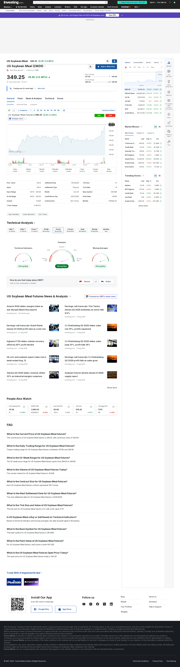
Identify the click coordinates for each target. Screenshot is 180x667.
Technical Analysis (20, 222)
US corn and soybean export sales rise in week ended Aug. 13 (26, 359)
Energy (57, 11)
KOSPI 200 (35, 406)
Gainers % (140, 133)
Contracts (33, 104)
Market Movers (132, 126)
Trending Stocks (133, 175)
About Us (152, 597)
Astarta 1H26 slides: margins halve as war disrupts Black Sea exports (25, 308)
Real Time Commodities (27, 11)
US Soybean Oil (14, 406)
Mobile (123, 602)
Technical (49, 98)
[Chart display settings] (64, 110)
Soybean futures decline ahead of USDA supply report (84, 375)
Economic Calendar (97, 7)
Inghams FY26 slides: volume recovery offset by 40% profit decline (25, 343)
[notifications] (170, 2)
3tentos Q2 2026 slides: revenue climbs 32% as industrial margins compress (26, 375)
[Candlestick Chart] (9, 110)
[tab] (12, 230)
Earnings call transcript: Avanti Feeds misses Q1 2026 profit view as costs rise (26, 327)
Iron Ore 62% (58, 406)
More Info (41, 88)
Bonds (148, 62)
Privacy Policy (158, 661)
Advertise (153, 602)
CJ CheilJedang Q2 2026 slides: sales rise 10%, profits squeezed (83, 327)
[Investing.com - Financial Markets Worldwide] (13, 2)
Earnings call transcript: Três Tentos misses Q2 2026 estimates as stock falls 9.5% (84, 309)
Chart (20, 98)
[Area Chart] (13, 110)
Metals (39, 11)
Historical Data (22, 104)
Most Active (129, 133)
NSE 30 (127, 89)
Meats (51, 11)
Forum (60, 98)
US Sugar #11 (102, 406)
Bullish (108, 281)
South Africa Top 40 (132, 113)
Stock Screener (112, 7)
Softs (45, 11)
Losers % (150, 133)
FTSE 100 (128, 105)
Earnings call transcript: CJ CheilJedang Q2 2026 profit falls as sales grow (84, 359)
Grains (64, 11)
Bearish (87, 281)
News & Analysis (34, 98)
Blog (123, 597)
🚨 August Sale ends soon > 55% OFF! (132, 2)
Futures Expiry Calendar (103, 11)
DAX (126, 109)
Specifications (88, 11)
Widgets (124, 612)
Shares (156, 62)
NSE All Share (130, 93)
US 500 (127, 101)
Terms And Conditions (141, 661)
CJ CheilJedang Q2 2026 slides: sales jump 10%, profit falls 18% (83, 343)
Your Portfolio (126, 607)
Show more (112, 388)
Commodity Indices (74, 11)
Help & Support (155, 607)
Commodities (10, 11)
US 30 (127, 97)
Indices (127, 62)
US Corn (79, 406)
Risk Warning (171, 661)
